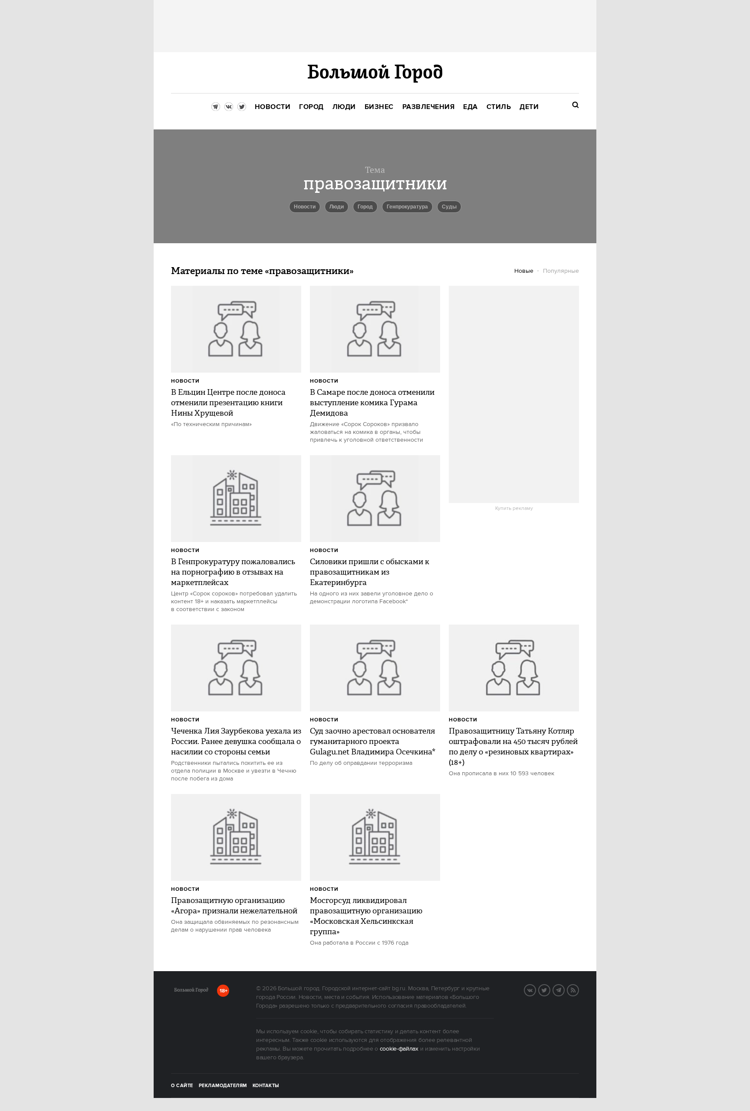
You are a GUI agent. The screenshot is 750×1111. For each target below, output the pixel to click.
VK (535, 989)
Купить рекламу (514, 508)
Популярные (561, 271)
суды (449, 207)
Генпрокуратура (407, 207)
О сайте (182, 1086)
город (365, 207)
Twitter (549, 989)
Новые (523, 271)
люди (336, 207)
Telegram (564, 989)
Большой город (191, 991)
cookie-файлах (399, 1049)
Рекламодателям (223, 1086)
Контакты (266, 1086)
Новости (185, 381)
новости (305, 207)
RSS (578, 989)
